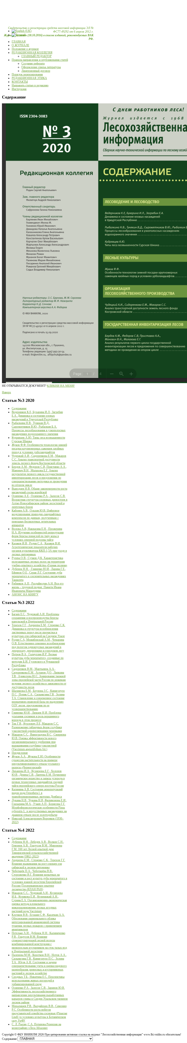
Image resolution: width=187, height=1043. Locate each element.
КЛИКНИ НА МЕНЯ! (61, 385)
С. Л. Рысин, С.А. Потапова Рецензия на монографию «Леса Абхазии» (36, 1026)
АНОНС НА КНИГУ (25, 594)
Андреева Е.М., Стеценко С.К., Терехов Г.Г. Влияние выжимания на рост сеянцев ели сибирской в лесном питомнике (38, 863)
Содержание (19, 408)
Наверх (6, 392)
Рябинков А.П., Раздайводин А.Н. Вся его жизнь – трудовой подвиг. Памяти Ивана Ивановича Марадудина (38, 587)
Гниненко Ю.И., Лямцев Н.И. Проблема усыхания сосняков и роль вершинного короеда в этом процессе (36, 716)
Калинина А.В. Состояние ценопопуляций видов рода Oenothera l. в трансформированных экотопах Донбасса (37, 793)
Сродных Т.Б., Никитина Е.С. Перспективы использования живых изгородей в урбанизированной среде (38, 980)
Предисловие (20, 753)
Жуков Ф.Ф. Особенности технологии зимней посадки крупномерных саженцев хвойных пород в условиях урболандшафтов (39, 448)
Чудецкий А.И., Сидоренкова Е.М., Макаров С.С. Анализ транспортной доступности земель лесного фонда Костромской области (39, 459)
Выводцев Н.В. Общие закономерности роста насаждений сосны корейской (39, 490)
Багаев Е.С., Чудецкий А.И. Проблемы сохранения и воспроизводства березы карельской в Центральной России (35, 617)
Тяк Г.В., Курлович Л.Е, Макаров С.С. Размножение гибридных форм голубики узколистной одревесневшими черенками (37, 727)
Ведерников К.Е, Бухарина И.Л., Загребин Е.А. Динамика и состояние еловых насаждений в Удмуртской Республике (37, 415)
